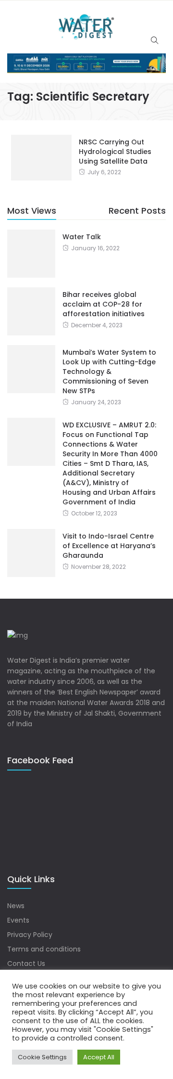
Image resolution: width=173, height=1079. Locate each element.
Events (18, 920)
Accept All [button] (98, 1057)
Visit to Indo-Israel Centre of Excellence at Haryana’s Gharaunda (109, 545)
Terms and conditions (44, 949)
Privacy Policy (29, 934)
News (16, 906)
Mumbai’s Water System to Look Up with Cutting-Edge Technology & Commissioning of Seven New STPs (109, 371)
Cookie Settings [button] (42, 1057)
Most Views (31, 211)
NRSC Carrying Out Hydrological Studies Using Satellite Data (115, 151)
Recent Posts (137, 211)
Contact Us (26, 963)
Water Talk (81, 237)
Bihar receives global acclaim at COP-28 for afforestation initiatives (103, 304)
